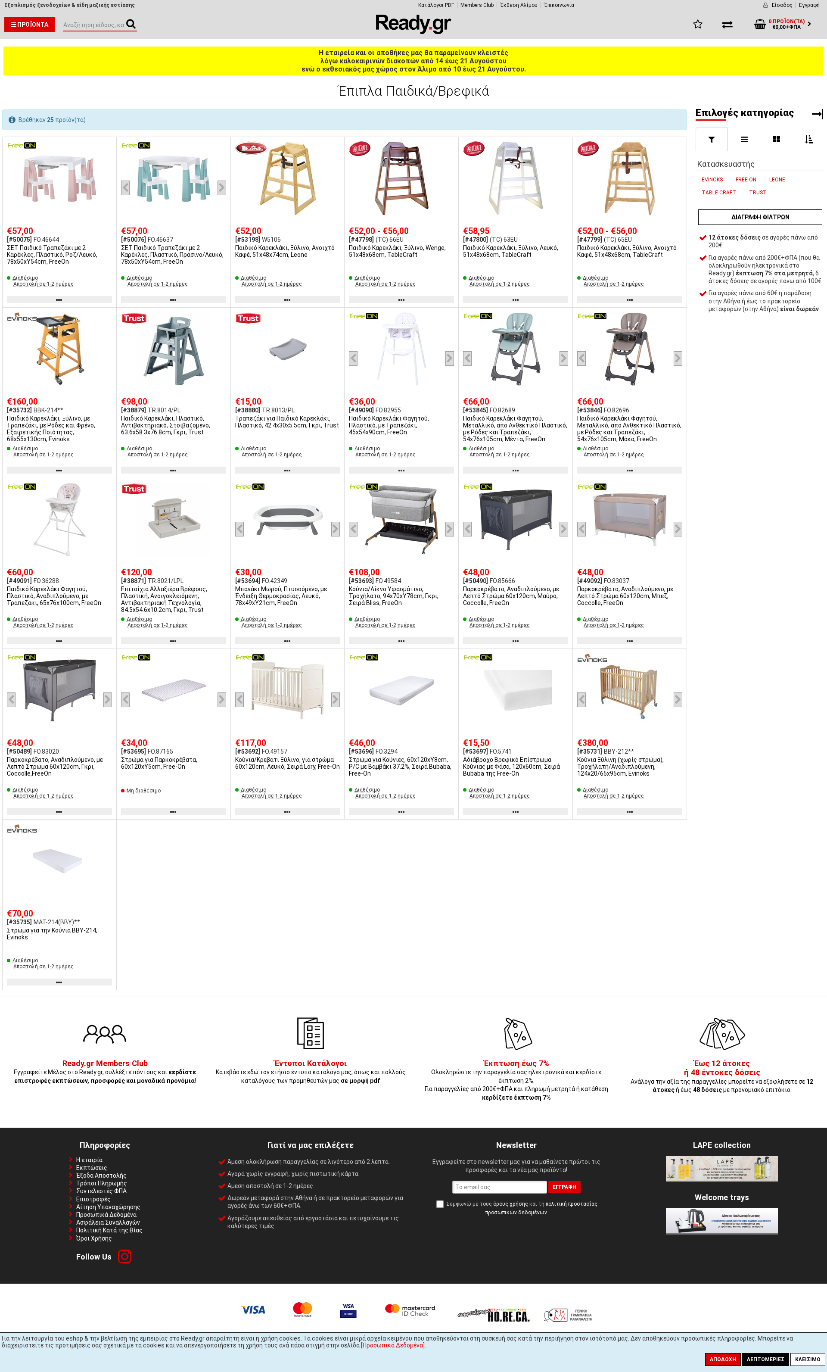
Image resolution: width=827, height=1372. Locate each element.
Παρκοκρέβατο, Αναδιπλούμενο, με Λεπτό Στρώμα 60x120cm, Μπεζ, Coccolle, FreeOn (625, 596)
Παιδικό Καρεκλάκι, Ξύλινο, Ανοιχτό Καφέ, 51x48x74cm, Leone (285, 251)
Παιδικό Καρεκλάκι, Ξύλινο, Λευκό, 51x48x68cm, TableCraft (510, 251)
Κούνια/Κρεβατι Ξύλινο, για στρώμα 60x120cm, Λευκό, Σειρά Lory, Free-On (287, 763)
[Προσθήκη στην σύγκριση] (107, 162)
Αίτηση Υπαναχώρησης (108, 1207)
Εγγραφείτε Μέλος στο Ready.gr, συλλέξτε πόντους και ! (105, 1072)
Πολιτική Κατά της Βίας (109, 1230)
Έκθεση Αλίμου (519, 5)
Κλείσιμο (808, 1359)
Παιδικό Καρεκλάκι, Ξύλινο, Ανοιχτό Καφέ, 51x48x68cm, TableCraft (627, 251)
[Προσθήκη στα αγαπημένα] (107, 147)
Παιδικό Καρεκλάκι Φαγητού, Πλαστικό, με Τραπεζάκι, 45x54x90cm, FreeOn (389, 425)
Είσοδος (782, 5)
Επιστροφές (93, 1199)
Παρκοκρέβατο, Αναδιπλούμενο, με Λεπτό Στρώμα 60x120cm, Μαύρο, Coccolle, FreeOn (511, 596)
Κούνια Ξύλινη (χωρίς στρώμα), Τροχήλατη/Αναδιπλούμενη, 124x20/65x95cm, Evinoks (620, 766)
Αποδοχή (723, 1359)
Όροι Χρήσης (94, 1238)
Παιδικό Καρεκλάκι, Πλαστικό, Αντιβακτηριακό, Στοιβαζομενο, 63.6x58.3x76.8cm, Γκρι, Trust (165, 425)
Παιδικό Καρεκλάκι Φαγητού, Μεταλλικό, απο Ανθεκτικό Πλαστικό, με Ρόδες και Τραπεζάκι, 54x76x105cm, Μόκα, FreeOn (629, 429)
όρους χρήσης (510, 1204)
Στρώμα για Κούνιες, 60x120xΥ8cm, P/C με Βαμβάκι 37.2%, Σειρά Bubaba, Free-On (400, 766)
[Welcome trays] (722, 1231)
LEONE (777, 180)
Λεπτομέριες (765, 1359)
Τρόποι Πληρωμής (101, 1183)
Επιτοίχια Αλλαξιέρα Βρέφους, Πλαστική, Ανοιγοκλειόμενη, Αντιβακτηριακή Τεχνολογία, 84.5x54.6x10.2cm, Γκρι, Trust (164, 599)
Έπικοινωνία (559, 5)
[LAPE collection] (722, 1178)
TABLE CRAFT (719, 193)
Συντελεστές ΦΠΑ (101, 1191)
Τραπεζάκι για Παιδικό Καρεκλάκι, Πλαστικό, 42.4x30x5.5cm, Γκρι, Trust (287, 422)
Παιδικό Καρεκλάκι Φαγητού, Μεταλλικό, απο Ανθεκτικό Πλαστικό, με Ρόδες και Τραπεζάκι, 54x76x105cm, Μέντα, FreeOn (515, 429)
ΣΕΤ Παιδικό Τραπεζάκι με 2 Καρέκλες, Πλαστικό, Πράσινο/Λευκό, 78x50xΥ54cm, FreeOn (172, 254)
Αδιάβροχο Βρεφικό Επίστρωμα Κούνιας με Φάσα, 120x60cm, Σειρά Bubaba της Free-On (511, 766)
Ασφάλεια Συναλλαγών (108, 1222)
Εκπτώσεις (91, 1167)
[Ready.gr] (413, 31)
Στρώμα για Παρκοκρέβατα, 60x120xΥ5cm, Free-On (159, 763)
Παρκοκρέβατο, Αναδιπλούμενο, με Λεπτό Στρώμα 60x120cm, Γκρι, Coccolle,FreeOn (55, 766)
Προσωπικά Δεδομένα (106, 1214)
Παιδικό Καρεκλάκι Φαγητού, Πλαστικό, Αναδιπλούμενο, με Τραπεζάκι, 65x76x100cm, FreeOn (54, 596)
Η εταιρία (89, 1160)
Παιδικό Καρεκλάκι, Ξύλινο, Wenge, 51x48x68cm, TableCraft (397, 251)
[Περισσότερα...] (59, 179)
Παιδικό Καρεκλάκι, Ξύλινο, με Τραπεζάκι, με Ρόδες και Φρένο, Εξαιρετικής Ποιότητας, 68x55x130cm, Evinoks (51, 429)
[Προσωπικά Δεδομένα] (393, 1345)
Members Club (477, 5)
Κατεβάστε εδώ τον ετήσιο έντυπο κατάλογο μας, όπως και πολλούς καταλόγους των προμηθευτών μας (311, 1072)
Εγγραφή (809, 5)
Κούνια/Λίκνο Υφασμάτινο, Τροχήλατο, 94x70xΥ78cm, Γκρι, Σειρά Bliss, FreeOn (393, 596)
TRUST (758, 193)
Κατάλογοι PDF (436, 5)
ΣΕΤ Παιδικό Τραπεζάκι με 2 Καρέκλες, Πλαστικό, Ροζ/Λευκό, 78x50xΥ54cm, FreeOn (52, 254)
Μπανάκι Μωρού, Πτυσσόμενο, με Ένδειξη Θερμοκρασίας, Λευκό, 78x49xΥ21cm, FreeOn (281, 596)
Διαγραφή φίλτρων (760, 217)
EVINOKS (712, 180)
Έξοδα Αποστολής (101, 1175)
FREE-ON (746, 180)
